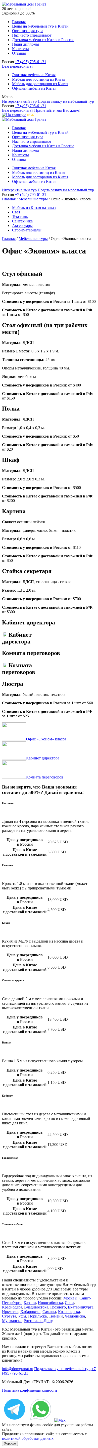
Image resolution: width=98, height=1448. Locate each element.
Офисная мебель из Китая (34, 88)
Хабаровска (30, 1311)
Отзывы (19, 53)
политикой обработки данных (28, 1438)
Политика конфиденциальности (29, 1390)
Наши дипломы (25, 44)
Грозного (58, 1307)
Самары (49, 1311)
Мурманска (12, 1321)
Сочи (69, 1302)
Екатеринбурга (80, 1307)
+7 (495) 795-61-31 (30, 62)
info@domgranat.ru (17, 1369)
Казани (30, 1302)
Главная (19, 22)
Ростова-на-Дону (38, 1321)
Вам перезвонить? (17, 66)
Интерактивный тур (19, 101)
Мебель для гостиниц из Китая (38, 79)
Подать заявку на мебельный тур (66, 101)
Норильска (37, 1316)
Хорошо (10, 1443)
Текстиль (20, 216)
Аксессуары (22, 225)
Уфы (22, 1316)
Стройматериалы (26, 230)
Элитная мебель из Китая (34, 75)
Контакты (20, 49)
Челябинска (75, 1316)
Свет (16, 212)
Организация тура (27, 31)
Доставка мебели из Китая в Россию (43, 40)
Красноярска (69, 1311)
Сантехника (22, 221)
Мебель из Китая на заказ (34, 207)
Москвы (70, 1298)
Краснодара (12, 1307)
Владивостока (36, 1307)
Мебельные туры (33, 199)
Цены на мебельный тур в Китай (40, 26)
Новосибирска (50, 1302)
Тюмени (56, 1316)
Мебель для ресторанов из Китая (40, 84)
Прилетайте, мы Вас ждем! (57, 110)
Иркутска (10, 1311)
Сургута (9, 1316)
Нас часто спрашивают (32, 35)
